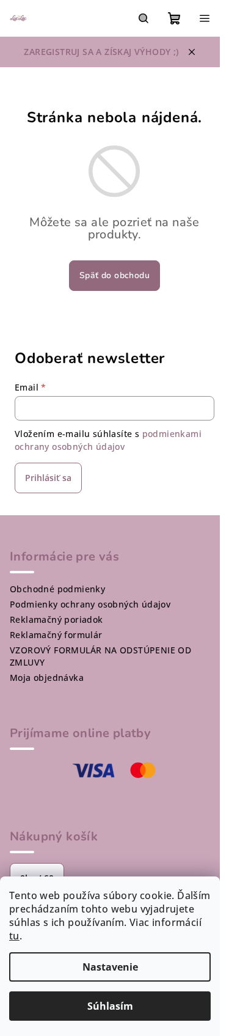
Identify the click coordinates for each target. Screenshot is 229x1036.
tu (14, 935)
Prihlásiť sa (48, 477)
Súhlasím (110, 1006)
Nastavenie (110, 967)
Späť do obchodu (114, 275)
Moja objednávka (47, 677)
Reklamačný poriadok (56, 619)
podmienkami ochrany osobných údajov (108, 440)
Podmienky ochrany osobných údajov (90, 604)
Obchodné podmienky (57, 589)
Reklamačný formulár (56, 635)
